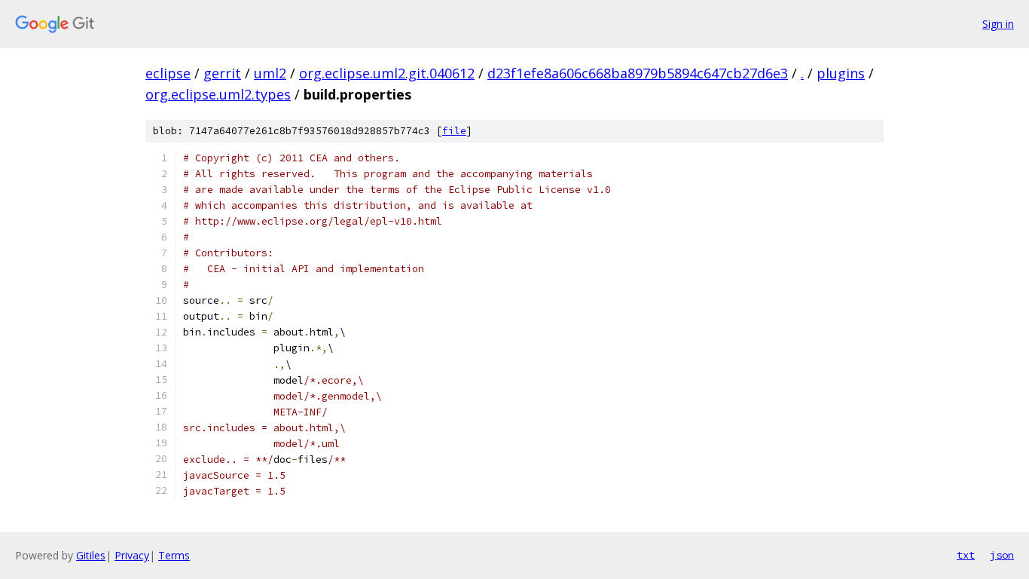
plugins (841, 73)
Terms (174, 555)
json (1002, 555)
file (454, 130)
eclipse (168, 73)
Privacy (132, 555)
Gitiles (90, 555)
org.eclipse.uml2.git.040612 (387, 73)
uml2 (270, 73)
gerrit (222, 73)
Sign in (998, 24)
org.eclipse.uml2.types (218, 94)
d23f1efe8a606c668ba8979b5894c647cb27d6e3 (637, 73)
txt (966, 555)
